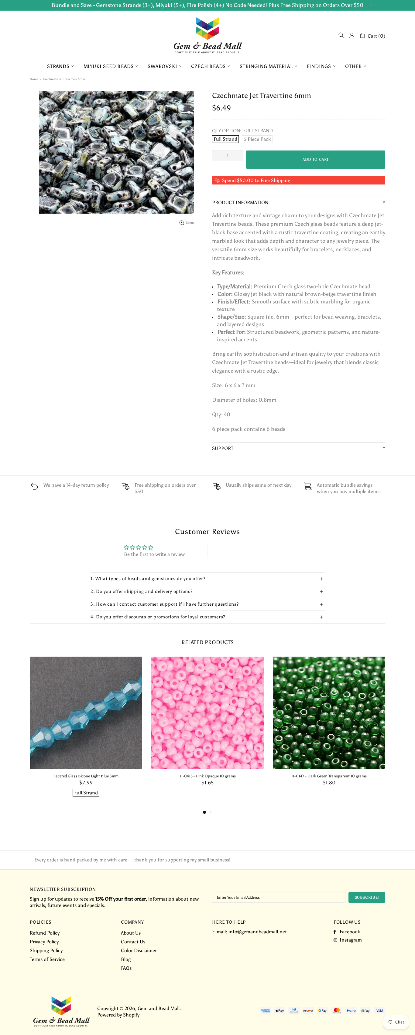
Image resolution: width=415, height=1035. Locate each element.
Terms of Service (47, 959)
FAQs (126, 968)
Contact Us (133, 942)
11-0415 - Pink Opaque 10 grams (208, 776)
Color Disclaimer (139, 950)
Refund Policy (45, 933)
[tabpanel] (86, 733)
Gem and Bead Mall (207, 35)
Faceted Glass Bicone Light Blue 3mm (85, 776)
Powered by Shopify (118, 1015)
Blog (126, 959)
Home (34, 79)
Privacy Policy (44, 942)
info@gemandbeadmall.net (257, 932)
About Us (131, 933)
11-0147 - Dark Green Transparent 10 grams (329, 776)
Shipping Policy (46, 950)
